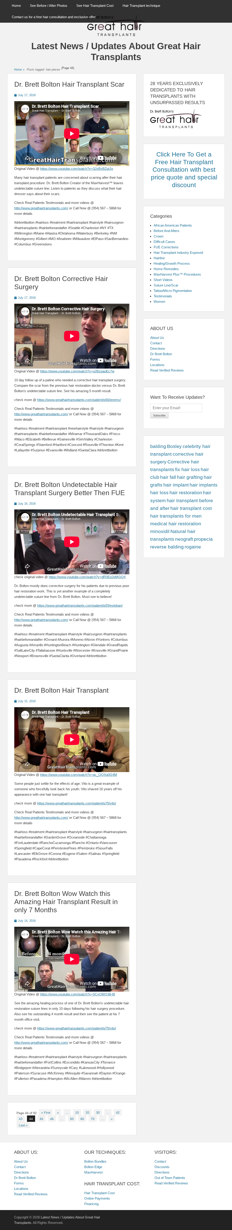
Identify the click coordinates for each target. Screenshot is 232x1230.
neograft (184, 539)
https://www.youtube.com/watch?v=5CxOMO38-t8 (77, 994)
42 (118, 1112)
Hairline (159, 258)
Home (16, 5)
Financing (91, 1204)
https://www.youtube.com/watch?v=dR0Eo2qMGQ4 (87, 577)
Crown (158, 236)
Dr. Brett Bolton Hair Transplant (61, 690)
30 (98, 1112)
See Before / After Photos (48, 5)
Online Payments (97, 1198)
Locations (157, 365)
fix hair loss (187, 469)
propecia (203, 539)
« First (45, 1112)
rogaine (193, 547)
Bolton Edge (93, 1167)
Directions (157, 348)
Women (159, 301)
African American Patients (173, 225)
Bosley (174, 446)
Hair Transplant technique (141, 5)
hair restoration (185, 492)
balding (158, 446)
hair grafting (190, 477)
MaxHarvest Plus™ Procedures (177, 274)
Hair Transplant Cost (99, 1193)
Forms (155, 359)
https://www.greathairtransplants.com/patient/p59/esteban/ (80, 605)
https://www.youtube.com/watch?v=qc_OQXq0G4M (78, 775)
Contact (156, 343)
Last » (23, 1125)
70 (92, 1119)
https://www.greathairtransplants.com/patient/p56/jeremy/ (79, 400)
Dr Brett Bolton (161, 354)
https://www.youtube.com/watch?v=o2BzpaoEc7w (77, 371)
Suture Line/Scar (166, 285)
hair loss (159, 492)
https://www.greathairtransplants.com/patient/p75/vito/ (76, 803)
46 (52, 1119)
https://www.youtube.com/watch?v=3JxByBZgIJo (76, 169)
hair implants (204, 485)
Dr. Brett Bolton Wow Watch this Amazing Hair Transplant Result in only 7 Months (66, 902)
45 (41, 1119)
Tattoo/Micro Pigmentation (173, 291)
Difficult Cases (164, 242)
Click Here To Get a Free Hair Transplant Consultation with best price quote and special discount (184, 169)
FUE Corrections (166, 247)
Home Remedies (166, 269)
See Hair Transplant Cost (95, 5)
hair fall (168, 477)
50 (72, 1119)
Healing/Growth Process (172, 263)
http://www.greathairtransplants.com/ (41, 208)
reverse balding (167, 547)
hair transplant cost (191, 508)
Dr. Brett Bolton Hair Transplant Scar (69, 84)
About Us (157, 338)
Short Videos (163, 280)
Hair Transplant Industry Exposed (178, 252)
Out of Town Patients (170, 1178)
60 (82, 1119)
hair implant (176, 485)
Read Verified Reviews (167, 370)
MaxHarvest (93, 1172)
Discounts (162, 1167)
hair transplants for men (176, 516)
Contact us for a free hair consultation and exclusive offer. (54, 17)
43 (20, 1119)
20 (87, 1112)
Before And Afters (166, 231)
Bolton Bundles (95, 1161)
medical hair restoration (175, 523)
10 (77, 1112)
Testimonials (163, 296)
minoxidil (159, 531)
